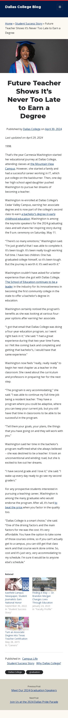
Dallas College (31, 129)
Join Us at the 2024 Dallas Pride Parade (34, 702)
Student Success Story (28, 23)
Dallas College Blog (23, 7)
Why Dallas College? (48, 663)
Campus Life (30, 658)
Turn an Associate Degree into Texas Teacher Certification (16, 635)
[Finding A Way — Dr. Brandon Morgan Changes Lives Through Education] (44, 584)
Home (9, 23)
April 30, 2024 (53, 129)
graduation (34, 672)
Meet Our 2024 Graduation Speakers (34, 690)
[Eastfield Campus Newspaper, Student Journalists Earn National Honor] (17, 584)
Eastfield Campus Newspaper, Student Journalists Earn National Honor (16, 597)
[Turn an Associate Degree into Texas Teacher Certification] (17, 623)
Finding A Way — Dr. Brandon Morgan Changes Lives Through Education (43, 597)
